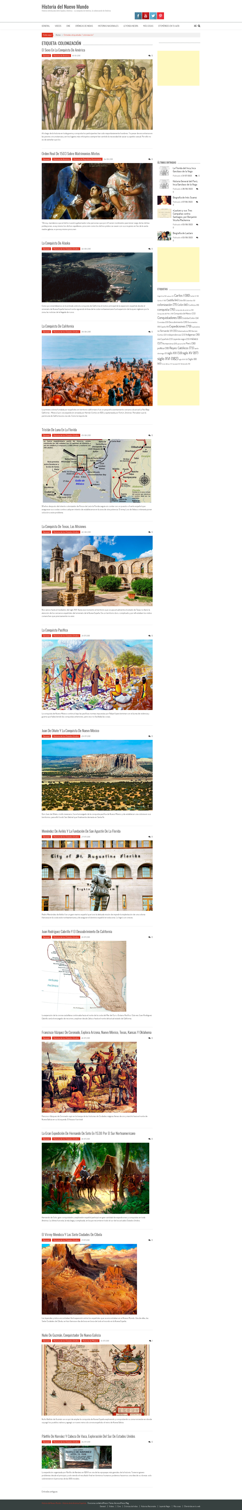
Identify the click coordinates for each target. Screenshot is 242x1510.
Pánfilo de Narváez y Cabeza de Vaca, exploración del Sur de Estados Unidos (88, 1436)
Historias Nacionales (108, 25)
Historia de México (90, 1340)
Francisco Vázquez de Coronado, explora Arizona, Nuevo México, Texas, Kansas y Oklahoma (96, 1032)
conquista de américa (184, 310)
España (164, 326)
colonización (167, 304)
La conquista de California (58, 326)
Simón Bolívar (167, 364)
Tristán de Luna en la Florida (59, 429)
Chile (182, 300)
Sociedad (176, 364)
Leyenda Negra (131, 25)
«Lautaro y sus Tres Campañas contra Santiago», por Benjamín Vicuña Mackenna (185, 215)
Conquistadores (169, 318)
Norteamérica (170, 343)
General (46, 25)
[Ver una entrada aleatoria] (195, 25)
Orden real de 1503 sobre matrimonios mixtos (71, 153)
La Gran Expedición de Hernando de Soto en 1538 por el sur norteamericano (88, 1133)
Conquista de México (185, 313)
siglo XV (190, 353)
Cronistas (162, 322)
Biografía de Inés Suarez (185, 197)
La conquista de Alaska (56, 243)
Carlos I (182, 295)
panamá (181, 344)
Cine (68, 25)
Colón (182, 304)
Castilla (172, 300)
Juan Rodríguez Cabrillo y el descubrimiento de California (77, 931)
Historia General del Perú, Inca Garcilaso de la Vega (185, 183)
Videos (58, 25)
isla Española (165, 339)
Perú (191, 343)
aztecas (170, 296)
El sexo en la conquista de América (63, 50)
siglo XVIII (183, 359)
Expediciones (180, 326)
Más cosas (148, 25)
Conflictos (193, 305)
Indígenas (193, 334)
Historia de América (61, 55)
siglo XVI (167, 358)
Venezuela (185, 364)
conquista (166, 309)
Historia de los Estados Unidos (66, 248)
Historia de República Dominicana (87, 159)
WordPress (103, 1503)
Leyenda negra (181, 339)
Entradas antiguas (49, 1492)
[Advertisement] (178, 68)
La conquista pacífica (55, 630)
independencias (176, 334)
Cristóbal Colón (190, 318)
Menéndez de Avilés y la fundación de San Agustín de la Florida (81, 831)
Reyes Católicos (181, 348)
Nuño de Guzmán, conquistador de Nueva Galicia (71, 1335)
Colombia (190, 300)
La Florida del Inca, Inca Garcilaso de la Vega (184, 170)
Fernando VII (168, 330)
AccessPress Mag (121, 1503)
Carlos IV (194, 296)
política (163, 348)
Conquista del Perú (165, 313)
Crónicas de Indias (84, 25)
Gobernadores (184, 331)
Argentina (162, 296)
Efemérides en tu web (168, 25)
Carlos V (161, 300)
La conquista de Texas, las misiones (64, 526)
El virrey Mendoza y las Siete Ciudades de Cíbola (72, 1234)
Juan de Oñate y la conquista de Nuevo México (70, 730)
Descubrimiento (178, 322)
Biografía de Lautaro (183, 233)
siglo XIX (174, 353)
